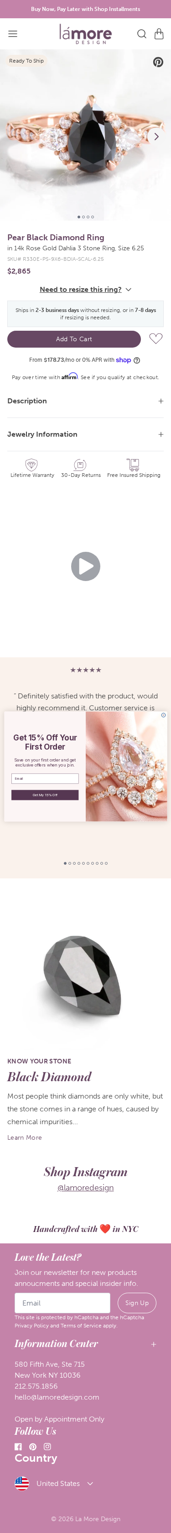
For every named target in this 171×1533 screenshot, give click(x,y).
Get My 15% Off (44, 795)
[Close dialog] (163, 715)
